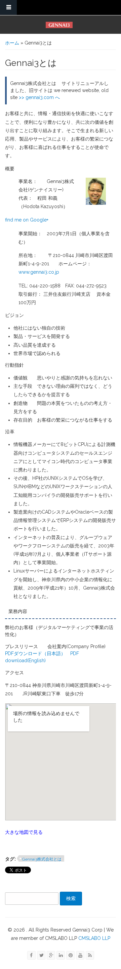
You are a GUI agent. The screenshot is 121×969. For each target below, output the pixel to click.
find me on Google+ (26, 220)
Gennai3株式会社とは (42, 859)
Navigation (8, 7)
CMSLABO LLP (93, 938)
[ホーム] (59, 25)
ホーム (12, 43)
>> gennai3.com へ (39, 97)
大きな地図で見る (24, 832)
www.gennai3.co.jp (38, 272)
